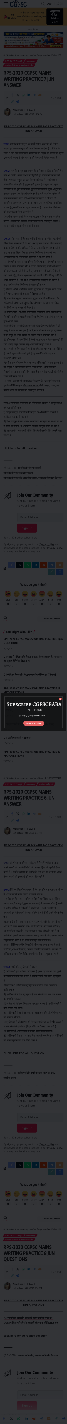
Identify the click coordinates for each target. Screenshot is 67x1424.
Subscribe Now (33, 723)
